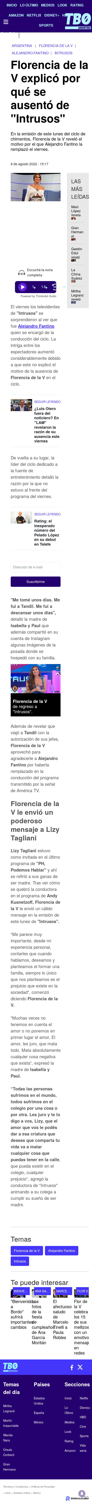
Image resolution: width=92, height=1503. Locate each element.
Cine (83, 1426)
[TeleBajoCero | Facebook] (2, 35)
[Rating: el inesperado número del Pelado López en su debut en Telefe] (21, 520)
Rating (76, 5)
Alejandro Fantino (36, 326)
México (37, 1492)
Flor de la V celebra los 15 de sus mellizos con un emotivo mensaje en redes (82, 1327)
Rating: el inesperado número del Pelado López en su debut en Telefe (46, 532)
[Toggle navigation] (5, 22)
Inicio (12, 5)
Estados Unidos (22, 1492)
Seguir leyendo (47, 402)
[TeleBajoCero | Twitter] (12, 35)
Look (62, 5)
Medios (48, 5)
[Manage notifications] (82, 1493)
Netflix (84, 1398)
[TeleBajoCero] (23, 1367)
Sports (84, 1436)
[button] (36, 582)
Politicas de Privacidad (43, 1486)
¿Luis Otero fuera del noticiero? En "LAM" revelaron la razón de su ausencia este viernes (46, 425)
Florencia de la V (27, 1250)
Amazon (70, 1450)
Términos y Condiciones (15, 1486)
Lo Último (29, 5)
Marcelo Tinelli (69, 1291)
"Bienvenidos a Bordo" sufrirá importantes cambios (23, 1314)
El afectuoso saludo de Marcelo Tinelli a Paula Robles (62, 1319)
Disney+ (85, 1407)
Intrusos (20, 1261)
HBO (83, 1417)
